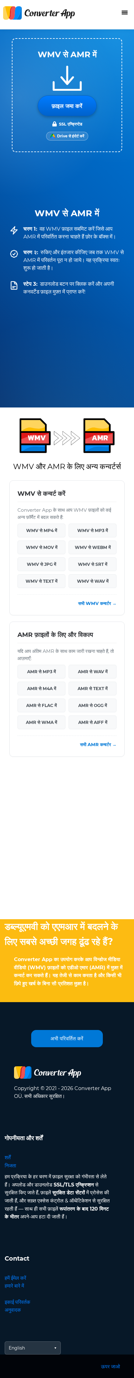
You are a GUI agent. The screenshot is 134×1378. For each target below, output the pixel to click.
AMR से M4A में (41, 688)
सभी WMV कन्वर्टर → (97, 603)
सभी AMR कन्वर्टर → (98, 744)
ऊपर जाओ (110, 1367)
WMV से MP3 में (92, 530)
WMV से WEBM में (93, 547)
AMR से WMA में (41, 722)
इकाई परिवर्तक (17, 1302)
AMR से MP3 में (41, 671)
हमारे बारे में (14, 1286)
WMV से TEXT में (41, 580)
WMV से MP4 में (41, 530)
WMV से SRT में (92, 563)
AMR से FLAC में (41, 705)
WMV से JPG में (41, 563)
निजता (10, 1166)
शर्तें (8, 1157)
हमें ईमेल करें (15, 1278)
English (17, 1348)
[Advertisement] (67, 839)
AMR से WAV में (93, 671)
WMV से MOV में (41, 547)
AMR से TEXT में (93, 688)
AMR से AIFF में (92, 722)
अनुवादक (13, 1310)
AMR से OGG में (92, 705)
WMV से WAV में (92, 580)
